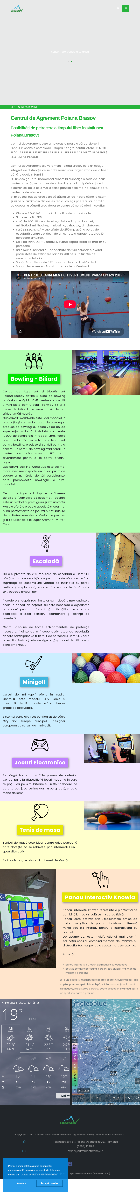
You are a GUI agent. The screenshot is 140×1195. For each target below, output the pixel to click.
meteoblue (6, 1108)
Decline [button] (21, 1183)
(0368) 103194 (85, 1146)
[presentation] (9, 52)
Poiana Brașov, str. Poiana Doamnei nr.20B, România (85, 1142)
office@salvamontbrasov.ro (85, 1151)
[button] (39, 1174)
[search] (118, 8)
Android (98, 1173)
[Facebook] (70, 1163)
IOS (107, 1173)
